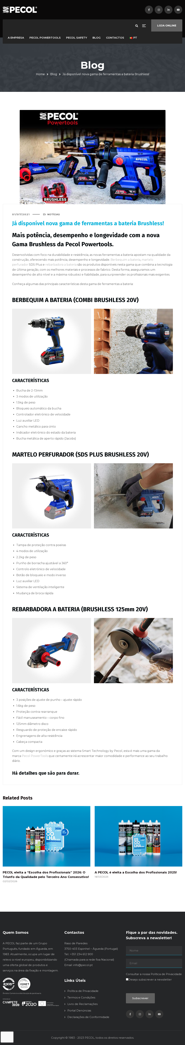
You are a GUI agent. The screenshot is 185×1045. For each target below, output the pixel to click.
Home (40, 74)
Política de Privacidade (82, 991)
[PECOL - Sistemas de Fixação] (20, 10)
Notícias (53, 214)
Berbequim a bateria (125, 259)
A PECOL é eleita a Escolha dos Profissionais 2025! (136, 872)
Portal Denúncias (79, 1010)
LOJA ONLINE (166, 25)
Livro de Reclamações (82, 1004)
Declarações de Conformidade (88, 1017)
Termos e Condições (81, 997)
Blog (53, 74)
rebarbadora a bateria (61, 264)
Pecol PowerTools (35, 756)
